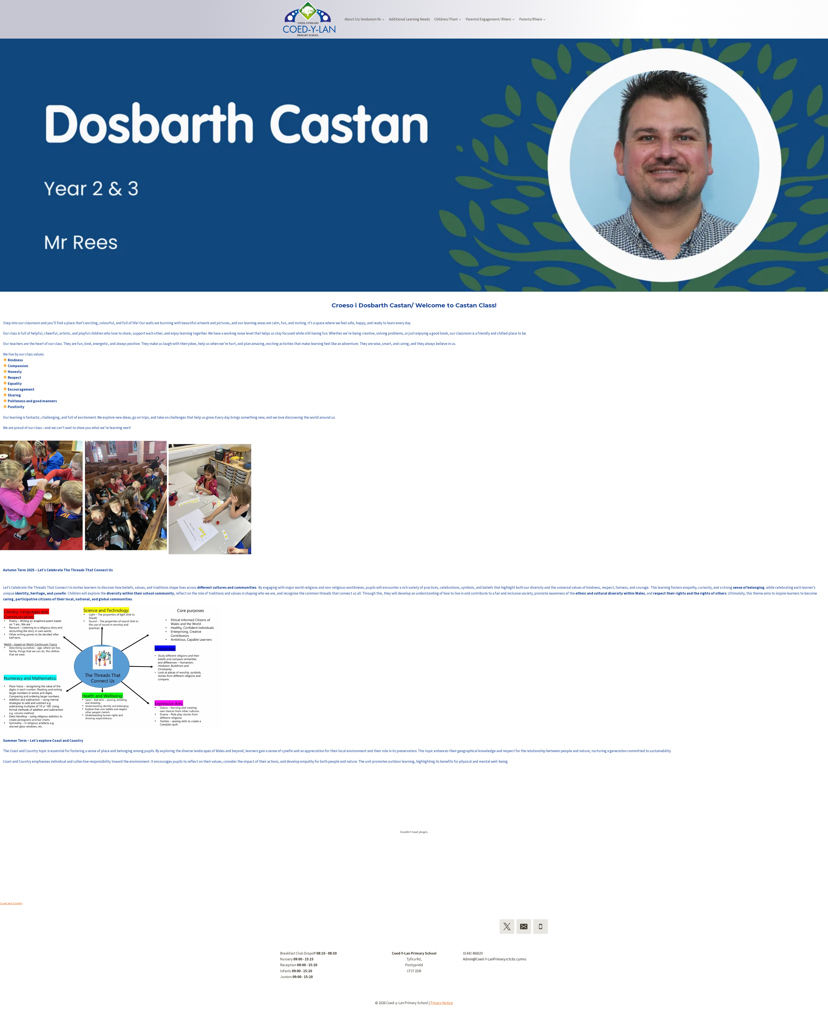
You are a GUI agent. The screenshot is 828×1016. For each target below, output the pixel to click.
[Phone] (540, 926)
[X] (507, 926)
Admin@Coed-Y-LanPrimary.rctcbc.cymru (494, 959)
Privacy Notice (441, 1002)
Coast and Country (11, 903)
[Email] (523, 926)
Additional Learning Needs (409, 19)
